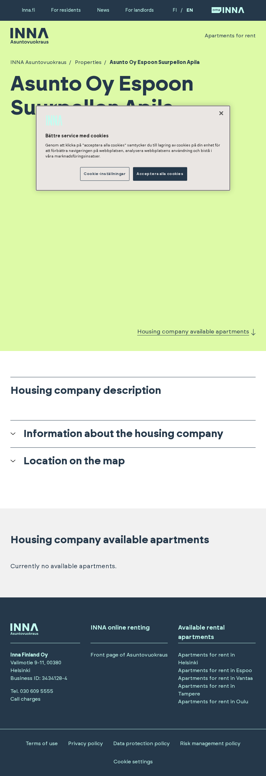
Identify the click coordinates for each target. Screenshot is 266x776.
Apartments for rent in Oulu (213, 701)
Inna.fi (28, 10)
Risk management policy (210, 743)
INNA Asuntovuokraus (38, 62)
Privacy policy (85, 743)
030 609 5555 (36, 691)
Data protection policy (141, 743)
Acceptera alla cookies (160, 174)
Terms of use (42, 743)
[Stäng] (221, 113)
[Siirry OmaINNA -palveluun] (228, 10)
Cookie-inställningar (105, 174)
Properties (88, 62)
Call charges (25, 699)
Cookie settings (133, 761)
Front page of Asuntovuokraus (129, 654)
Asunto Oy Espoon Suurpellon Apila (155, 62)
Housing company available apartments (193, 332)
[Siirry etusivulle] (29, 40)
